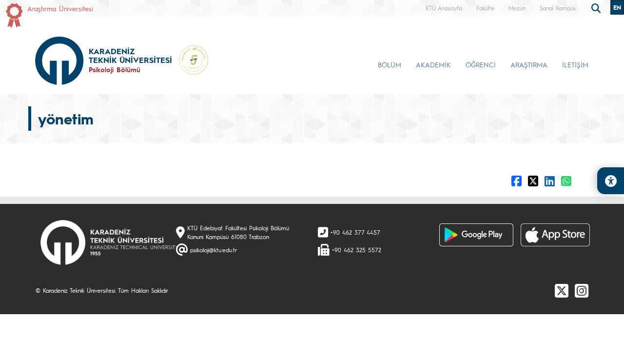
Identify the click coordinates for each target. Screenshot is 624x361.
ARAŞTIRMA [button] (528, 64)
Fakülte (485, 8)
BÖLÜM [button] (389, 64)
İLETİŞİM (575, 64)
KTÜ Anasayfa (444, 8)
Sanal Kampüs (558, 8)
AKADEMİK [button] (433, 64)
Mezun (517, 8)
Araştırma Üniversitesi (60, 8)
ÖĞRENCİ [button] (481, 64)
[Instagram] (581, 290)
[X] (561, 290)
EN (617, 7)
